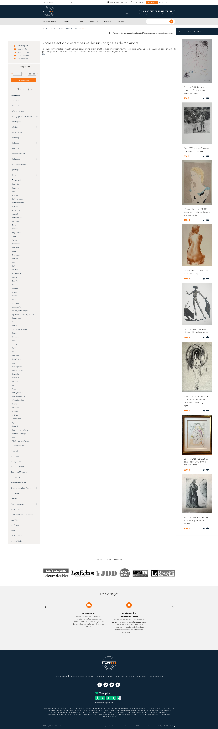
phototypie (16, 169)
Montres (15, 340)
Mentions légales (142, 676)
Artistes (15, 415)
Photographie (16, 461)
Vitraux (77, 28)
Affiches (15, 127)
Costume (15, 385)
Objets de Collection (18, 509)
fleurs (14, 299)
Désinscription (130, 676)
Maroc (14, 333)
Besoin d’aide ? (74, 676)
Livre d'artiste (17, 132)
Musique (15, 288)
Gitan (14, 437)
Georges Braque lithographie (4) (116, 708)
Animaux (15, 195)
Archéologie (15, 525)
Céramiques (16, 137)
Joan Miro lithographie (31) (56, 710)
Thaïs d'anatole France (20, 441)
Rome (14, 404)
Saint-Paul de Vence (19, 329)
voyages (15, 411)
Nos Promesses (119, 676)
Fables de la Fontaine (20, 430)
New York (15, 281)
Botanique (16, 277)
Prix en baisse (23, 58)
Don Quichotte (17, 392)
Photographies (17, 122)
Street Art (14, 451)
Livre (14, 175)
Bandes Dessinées (17, 467)
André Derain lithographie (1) (107, 714)
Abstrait (15, 214)
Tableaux (15, 100)
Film (13, 262)
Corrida (15, 258)
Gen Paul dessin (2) (104, 710)
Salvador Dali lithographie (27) (95, 708)
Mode (14, 285)
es (172, 2)
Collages (15, 143)
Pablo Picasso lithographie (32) (137, 708)
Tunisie (14, 344)
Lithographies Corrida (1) (109, 716)
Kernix (171, 726)
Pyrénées (15, 337)
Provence (16, 229)
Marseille (15, 426)
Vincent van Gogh (18, 400)
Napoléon (16, 244)
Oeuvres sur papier (19, 164)
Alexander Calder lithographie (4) (86, 714)
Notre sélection (23, 52)
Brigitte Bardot (17, 232)
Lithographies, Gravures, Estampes (25, 116)
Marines (15, 206)
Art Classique (15, 477)
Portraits (15, 184)
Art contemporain (17, 445)
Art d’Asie (14, 499)
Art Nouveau (16, 273)
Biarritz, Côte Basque (20, 311)
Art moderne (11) (91, 710)
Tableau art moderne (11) (77, 708)
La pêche (15, 374)
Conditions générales (156, 676)
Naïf (13, 266)
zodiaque (15, 303)
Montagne (16, 255)
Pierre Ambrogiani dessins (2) (161, 710)
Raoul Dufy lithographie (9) (140, 712)
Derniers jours (23, 46)
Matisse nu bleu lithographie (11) (127, 714)
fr (160, 2)
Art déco (15, 270)
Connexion (151, 2)
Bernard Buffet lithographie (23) (141, 710)
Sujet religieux (17, 199)
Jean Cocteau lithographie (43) (75, 710)
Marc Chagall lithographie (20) (97, 712)
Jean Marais (16, 418)
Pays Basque (16, 359)
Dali (13, 352)
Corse (14, 251)
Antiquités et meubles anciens (22, 514)
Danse (14, 296)
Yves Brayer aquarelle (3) (79, 712)
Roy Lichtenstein (18, 370)
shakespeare (17, 366)
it (169, 2)
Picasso (15, 381)
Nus (13, 191)
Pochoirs (15, 148)
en (163, 2)
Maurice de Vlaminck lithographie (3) (119, 712)
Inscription (139, 2)
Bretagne (15, 247)
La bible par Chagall (19, 433)
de (166, 2)
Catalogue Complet (56, 28)
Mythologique (17, 218)
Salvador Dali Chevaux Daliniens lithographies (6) (154, 714)
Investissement (23, 55)
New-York (15, 355)
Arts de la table (16, 536)
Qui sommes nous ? (61, 676)
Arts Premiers (15, 493)
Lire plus (46, 54)
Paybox (161, 726)
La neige (15, 292)
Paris (14, 225)
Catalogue (16, 159)
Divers (13, 530)
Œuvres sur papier (19, 111)
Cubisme (15, 221)
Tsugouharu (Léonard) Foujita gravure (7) (161, 708)
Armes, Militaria (16, 541)
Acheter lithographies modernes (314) (56, 708)
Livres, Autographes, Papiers (21, 488)
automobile (16, 307)
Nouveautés (22, 49)
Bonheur (15, 378)
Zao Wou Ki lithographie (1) (158, 712)
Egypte (14, 422)
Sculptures (16, 106)
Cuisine (14, 348)
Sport (14, 236)
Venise (14, 240)
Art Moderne (69, 28)
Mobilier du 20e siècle (19, 472)
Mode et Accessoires (18, 483)
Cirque (14, 325)
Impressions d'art (18, 153)
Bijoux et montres (17, 504)
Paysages (15, 188)
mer (13, 363)
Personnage (16, 318)
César (14, 389)
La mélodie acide (18, 396)
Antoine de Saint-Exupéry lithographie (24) (61, 714)
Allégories (16, 210)
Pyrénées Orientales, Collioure (23, 314)
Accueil (45, 28)
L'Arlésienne (16, 407)
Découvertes (15, 456)
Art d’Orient (15, 520)
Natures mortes (18, 203)
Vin (13, 322)
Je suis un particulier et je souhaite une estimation (96, 676)
